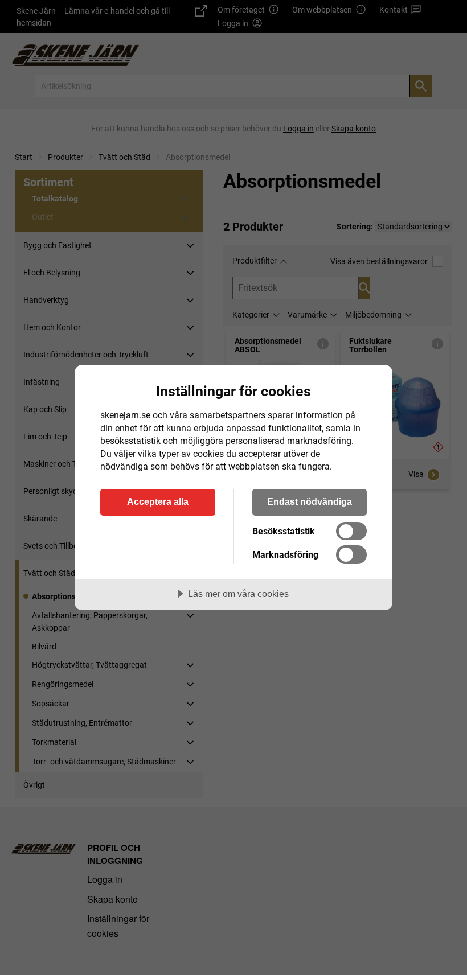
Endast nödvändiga (309, 501)
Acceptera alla (158, 501)
